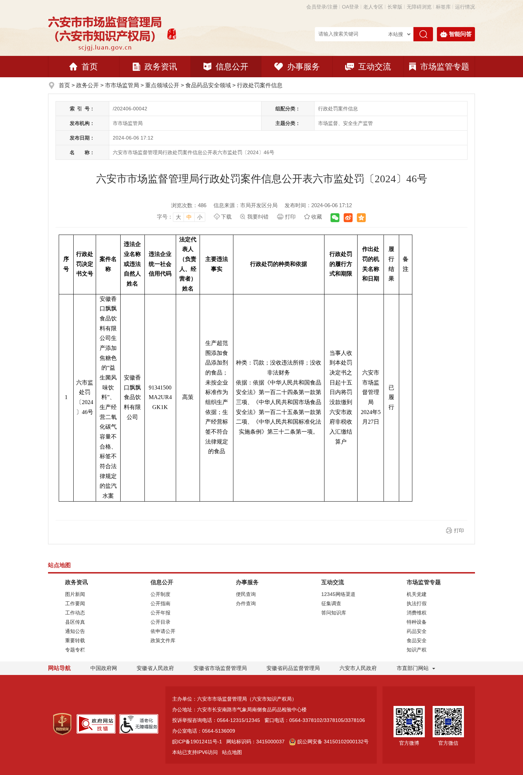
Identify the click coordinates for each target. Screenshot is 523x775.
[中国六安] (171, 33)
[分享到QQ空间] (361, 217)
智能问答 (460, 34)
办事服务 (303, 66)
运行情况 (465, 7)
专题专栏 (75, 650)
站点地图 (232, 752)
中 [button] (189, 217)
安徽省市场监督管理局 (220, 668)
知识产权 (417, 650)
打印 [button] (459, 530)
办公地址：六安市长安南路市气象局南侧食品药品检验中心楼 (239, 709)
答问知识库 (333, 613)
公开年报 (160, 613)
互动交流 (374, 66)
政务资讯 (160, 66)
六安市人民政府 (358, 668)
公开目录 (160, 622)
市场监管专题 (444, 66)
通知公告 (75, 631)
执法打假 (417, 603)
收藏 (316, 217)
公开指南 (160, 603)
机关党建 (417, 594)
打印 (290, 217)
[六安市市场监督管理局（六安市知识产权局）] (106, 33)
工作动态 (75, 613)
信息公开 (232, 66)
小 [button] (199, 217)
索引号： (82, 108)
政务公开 (87, 85)
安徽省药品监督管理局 (293, 668)
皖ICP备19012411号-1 (197, 741)
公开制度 (160, 594)
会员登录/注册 (322, 7)
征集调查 (331, 603)
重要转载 (75, 640)
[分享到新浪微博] (348, 217)
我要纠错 (258, 217)
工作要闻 (75, 603)
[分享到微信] (335, 217)
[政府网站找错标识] (96, 723)
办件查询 (246, 603)
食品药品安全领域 (208, 85)
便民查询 (246, 594)
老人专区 (373, 7)
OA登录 (350, 7)
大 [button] (178, 217)
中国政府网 (103, 668)
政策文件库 (162, 640)
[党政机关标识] (62, 723)
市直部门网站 (413, 668)
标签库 (443, 7)
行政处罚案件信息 (259, 85)
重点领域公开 (162, 85)
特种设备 (417, 622)
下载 (226, 217)
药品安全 (417, 631)
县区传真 (75, 622)
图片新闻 (75, 594)
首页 (89, 66)
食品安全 (417, 640)
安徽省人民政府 (155, 668)
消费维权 (417, 613)
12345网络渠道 (338, 594)
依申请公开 (162, 631)
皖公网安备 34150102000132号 (333, 741)
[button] (394, 7)
